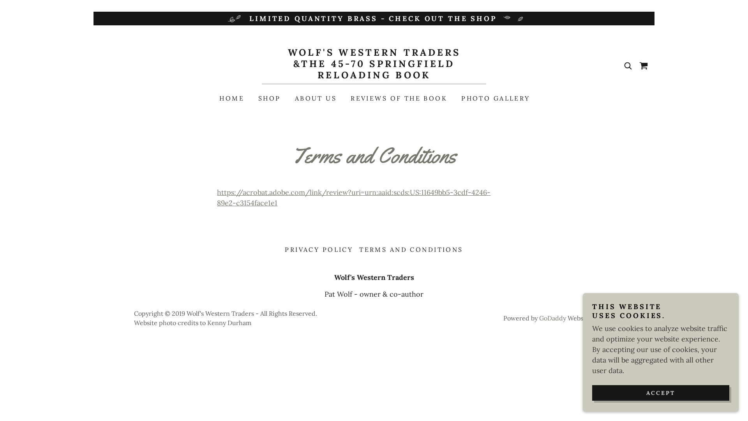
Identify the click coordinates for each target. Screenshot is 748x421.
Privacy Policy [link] (319, 249)
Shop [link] (269, 98)
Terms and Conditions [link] (411, 249)
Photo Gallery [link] (495, 98)
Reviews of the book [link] (399, 98)
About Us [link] (316, 98)
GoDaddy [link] (552, 318)
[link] (374, 75)
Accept (660, 392)
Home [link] (231, 98)
